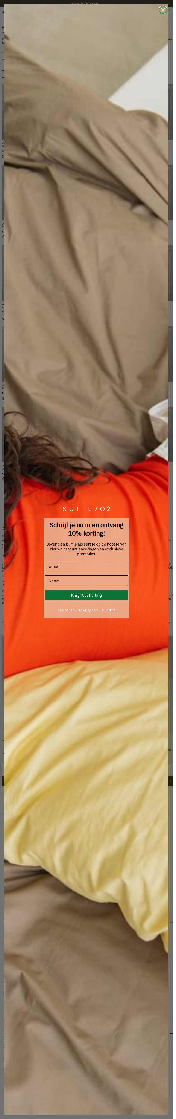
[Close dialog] (163, 10)
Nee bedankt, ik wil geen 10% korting (86, 610)
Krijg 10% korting (86, 595)
